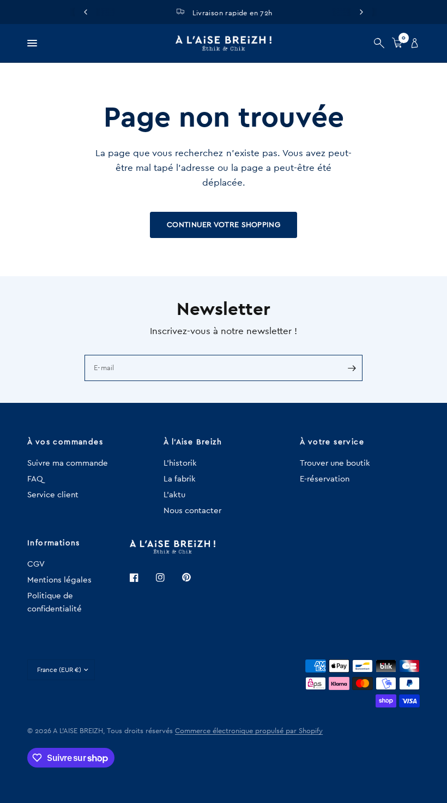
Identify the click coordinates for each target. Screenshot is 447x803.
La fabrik (180, 479)
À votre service (332, 442)
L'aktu (174, 495)
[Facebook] (142, 578)
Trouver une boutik (335, 463)
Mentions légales (59, 580)
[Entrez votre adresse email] (352, 368)
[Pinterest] (194, 577)
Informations (53, 543)
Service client (52, 495)
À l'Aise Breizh (193, 442)
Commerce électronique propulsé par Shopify (249, 730)
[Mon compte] (413, 43)
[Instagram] (168, 578)
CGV (36, 564)
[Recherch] (379, 43)
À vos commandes (65, 442)
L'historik (180, 463)
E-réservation (324, 479)
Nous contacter (192, 511)
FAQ (35, 479)
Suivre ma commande (67, 463)
